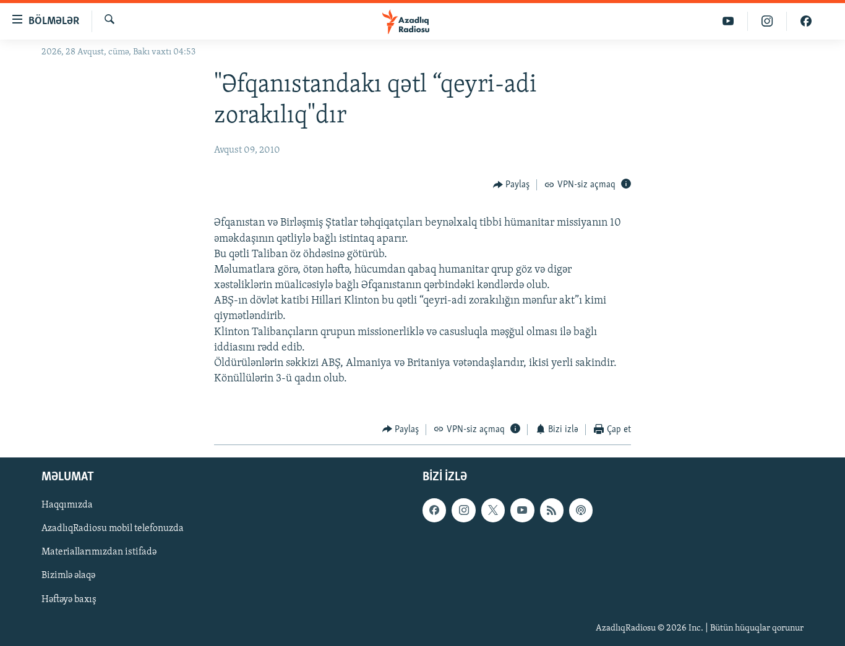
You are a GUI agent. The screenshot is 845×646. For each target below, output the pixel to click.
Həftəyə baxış (69, 600)
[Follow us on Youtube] (522, 510)
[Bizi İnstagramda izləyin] (767, 21)
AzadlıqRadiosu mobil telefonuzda (112, 529)
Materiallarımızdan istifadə (99, 553)
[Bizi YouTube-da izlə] (728, 21)
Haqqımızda (67, 505)
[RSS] (552, 510)
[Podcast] (581, 510)
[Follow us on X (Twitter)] (493, 510)
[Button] (511, 185)
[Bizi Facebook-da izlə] (806, 21)
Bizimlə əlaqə (68, 576)
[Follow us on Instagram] (463, 510)
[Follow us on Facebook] (434, 510)
